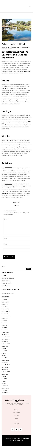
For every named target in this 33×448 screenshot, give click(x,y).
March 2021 (4, 307)
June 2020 (4, 323)
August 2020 (5, 318)
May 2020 (4, 325)
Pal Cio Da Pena (6, 286)
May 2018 (4, 381)
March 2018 (5, 385)
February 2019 (5, 360)
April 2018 (4, 383)
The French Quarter (7, 283)
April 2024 (4, 300)
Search (3, 266)
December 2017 (5, 392)
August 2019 (5, 346)
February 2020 (5, 332)
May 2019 (4, 353)
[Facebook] (12, 429)
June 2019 (4, 351)
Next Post (16, 205)
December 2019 (6, 337)
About (16, 421)
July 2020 (4, 320)
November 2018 (6, 367)
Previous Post (16, 202)
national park (5, 88)
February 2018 (5, 388)
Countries (16, 410)
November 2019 (6, 339)
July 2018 (4, 376)
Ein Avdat (24, 96)
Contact (16, 423)
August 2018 (5, 374)
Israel (18, 47)
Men (16, 418)
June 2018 (4, 379)
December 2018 (6, 365)
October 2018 (5, 369)
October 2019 (5, 341)
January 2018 (5, 390)
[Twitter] (16, 429)
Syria (26, 47)
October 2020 (5, 313)
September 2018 (6, 372)
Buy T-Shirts (16, 412)
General (14, 47)
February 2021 (5, 309)
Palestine (22, 47)
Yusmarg (4, 275)
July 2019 (4, 348)
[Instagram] (20, 429)
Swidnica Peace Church (8, 278)
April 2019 (4, 355)
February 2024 (5, 302)
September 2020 (6, 316)
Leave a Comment (6, 47)
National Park (26, 71)
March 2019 (5, 358)
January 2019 (5, 362)
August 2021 (5, 304)
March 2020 (5, 330)
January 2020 (5, 334)
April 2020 (4, 327)
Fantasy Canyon (6, 280)
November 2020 (6, 311)
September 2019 (6, 344)
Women (16, 415)
